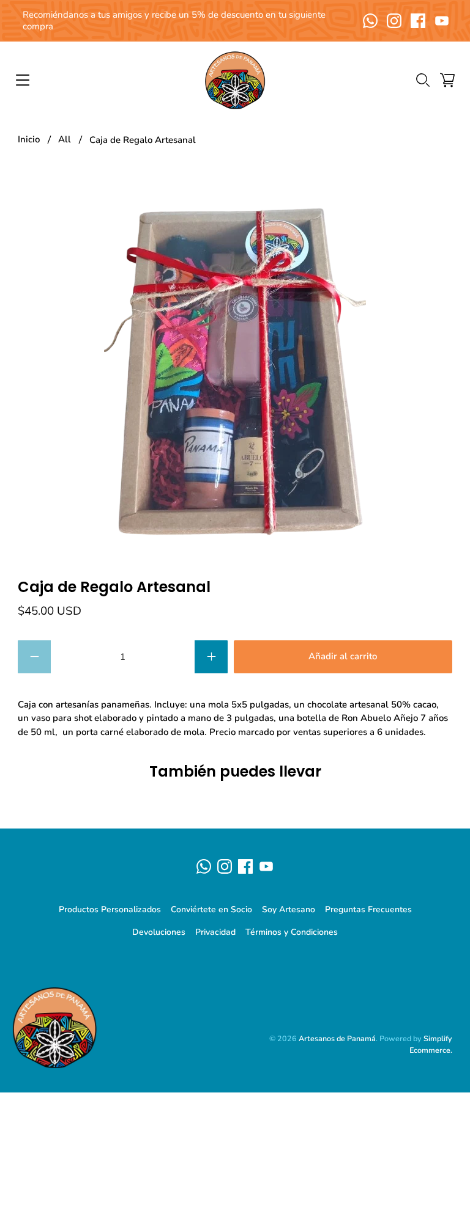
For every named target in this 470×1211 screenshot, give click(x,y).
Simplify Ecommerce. (430, 1044)
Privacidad (215, 932)
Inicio (29, 139)
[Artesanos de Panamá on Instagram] (394, 20)
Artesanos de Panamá (337, 1038)
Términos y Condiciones (291, 932)
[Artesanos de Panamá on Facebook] (418, 20)
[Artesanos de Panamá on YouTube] (442, 20)
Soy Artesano (288, 909)
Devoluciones (158, 932)
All (64, 139)
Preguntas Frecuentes (368, 909)
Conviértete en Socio (211, 909)
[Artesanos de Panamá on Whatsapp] (370, 20)
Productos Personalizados (110, 909)
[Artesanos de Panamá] (235, 80)
